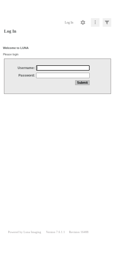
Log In (69, 22)
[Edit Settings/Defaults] (82, 22)
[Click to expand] (107, 22)
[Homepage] (57, 8)
